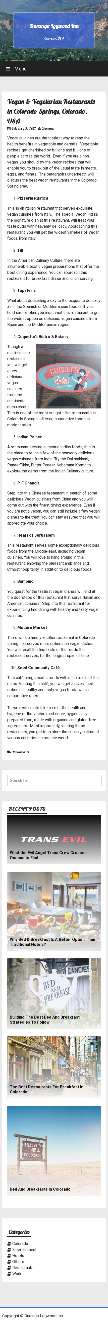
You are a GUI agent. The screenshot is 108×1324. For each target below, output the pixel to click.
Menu (20, 69)
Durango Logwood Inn (54, 25)
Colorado (20, 1243)
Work (16, 1273)
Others (18, 1261)
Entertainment (24, 1249)
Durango (48, 128)
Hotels (18, 1255)
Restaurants (20, 752)
